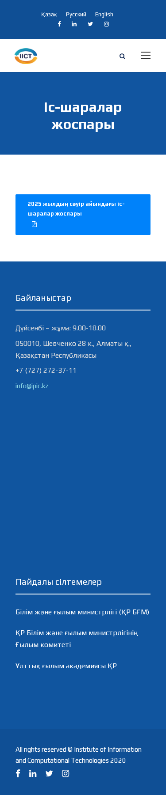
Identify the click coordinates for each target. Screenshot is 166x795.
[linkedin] (74, 24)
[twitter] (90, 24)
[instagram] (106, 24)
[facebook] (59, 24)
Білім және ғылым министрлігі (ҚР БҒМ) (82, 612)
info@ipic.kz (31, 386)
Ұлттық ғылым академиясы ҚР (66, 666)
